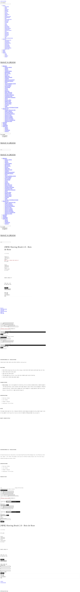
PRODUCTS (4, 39)
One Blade (6, 22)
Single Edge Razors (8, 42)
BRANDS (4, 5)
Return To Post (3, 515)
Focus (6, 23)
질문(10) (2, 312)
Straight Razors (9, 112)
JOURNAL (4, 51)
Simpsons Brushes (8, 28)
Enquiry (6, 56)
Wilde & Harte (7, 14)
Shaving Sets (7, 43)
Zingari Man (7, 32)
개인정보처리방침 (3, 582)
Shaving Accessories (8, 47)
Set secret (2, 503)
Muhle (6, 7)
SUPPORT (4, 52)
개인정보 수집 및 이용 (4, 328)
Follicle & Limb (7, 29)
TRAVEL (4, 50)
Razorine (6, 25)
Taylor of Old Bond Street (9, 38)
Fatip (5, 18)
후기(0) (1, 308)
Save (7, 515)
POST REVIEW (3, 337)
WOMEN (4, 49)
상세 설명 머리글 (3, 309)
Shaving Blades (7, 45)
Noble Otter (7, 33)
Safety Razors (7, 41)
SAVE (2, 334)
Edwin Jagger (7, 6)
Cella (5, 37)
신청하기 (2, 573)
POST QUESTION (4, 490)
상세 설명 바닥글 (3, 311)
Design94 (6, 13)
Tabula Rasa (7, 35)
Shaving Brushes (7, 46)
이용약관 (1, 581)
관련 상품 (2, 313)
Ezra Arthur (6, 21)
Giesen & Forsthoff (8, 16)
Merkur (6, 8)
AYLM (6, 31)
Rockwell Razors (7, 17)
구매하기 (2, 521)
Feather (6, 15)
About (6, 53)
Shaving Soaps (7, 44)
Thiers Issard (7, 20)
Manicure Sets (7, 48)
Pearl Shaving (7, 26)
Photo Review (5, 335)
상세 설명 (2, 310)
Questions (6, 55)
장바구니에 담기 (3, 560)
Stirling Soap (7, 34)
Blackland (6, 10)
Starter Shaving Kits (8, 40)
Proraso (6, 36)
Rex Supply (6, 11)
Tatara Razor (7, 9)
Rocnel (6, 12)
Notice (6, 54)
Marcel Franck (7, 27)
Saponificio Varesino (8, 30)
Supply (6, 24)
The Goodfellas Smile (8, 19)
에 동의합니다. (7, 328)
